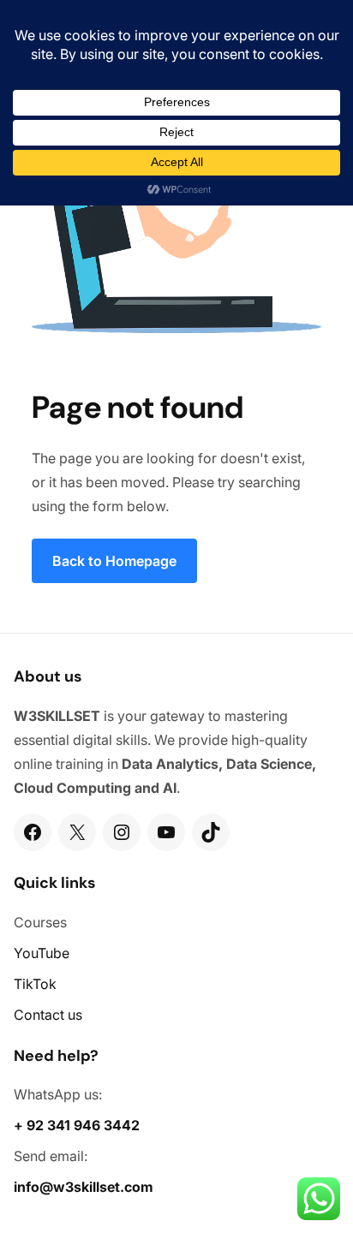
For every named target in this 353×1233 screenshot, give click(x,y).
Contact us (48, 1014)
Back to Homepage (114, 560)
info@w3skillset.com (83, 1186)
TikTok (35, 983)
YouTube (41, 953)
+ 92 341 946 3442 (77, 1125)
